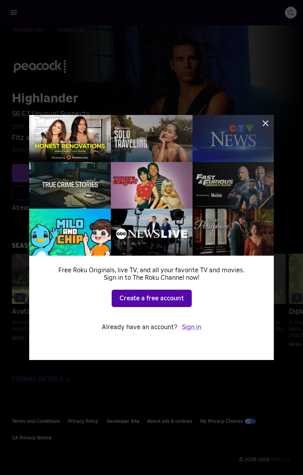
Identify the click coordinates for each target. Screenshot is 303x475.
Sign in (191, 327)
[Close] (265, 123)
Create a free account (152, 298)
